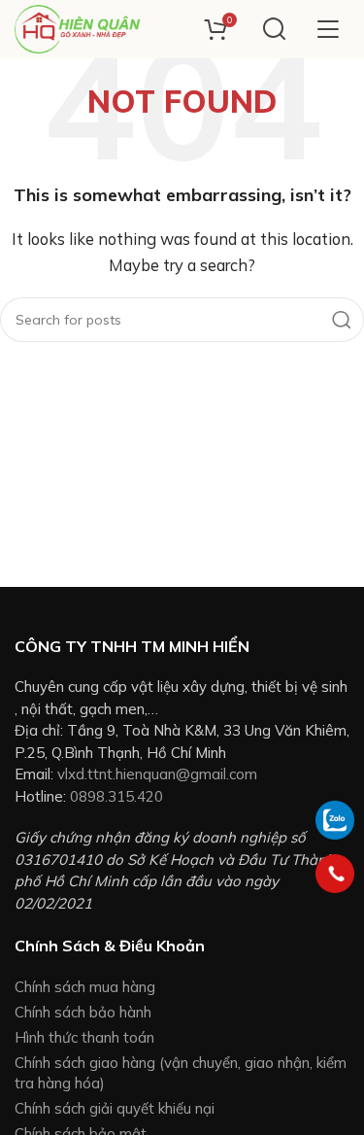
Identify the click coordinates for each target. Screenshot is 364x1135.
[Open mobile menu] (327, 29)
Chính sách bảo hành (83, 1012)
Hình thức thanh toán (84, 1037)
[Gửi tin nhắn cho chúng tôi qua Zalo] (334, 818)
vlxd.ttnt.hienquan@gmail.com (157, 774)
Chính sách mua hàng (85, 987)
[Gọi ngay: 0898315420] (334, 873)
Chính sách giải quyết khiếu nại (115, 1108)
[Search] (274, 29)
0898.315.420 (116, 796)
